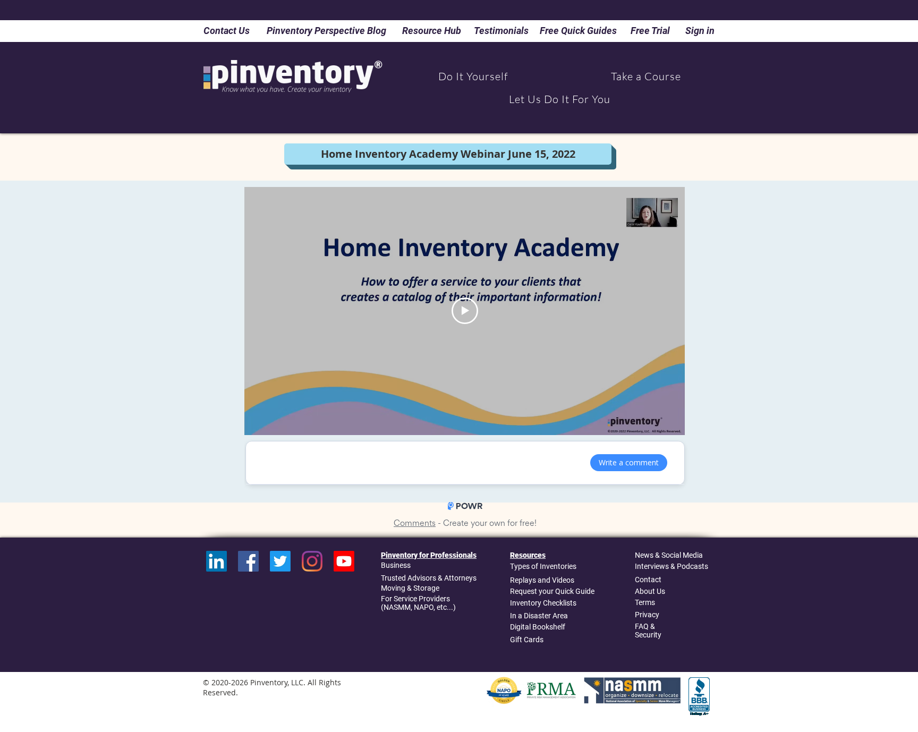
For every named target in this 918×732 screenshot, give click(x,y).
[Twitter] (280, 561)
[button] (473, 76)
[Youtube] (344, 561)
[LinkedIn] (216, 561)
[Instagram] (312, 561)
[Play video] (465, 310)
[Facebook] (248, 561)
